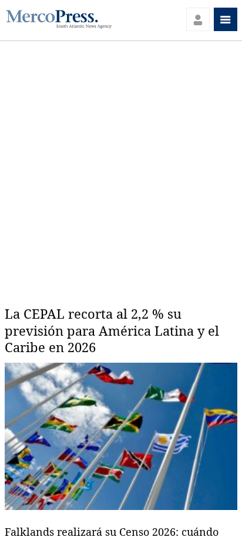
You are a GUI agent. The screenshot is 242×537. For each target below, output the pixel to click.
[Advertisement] (121, 168)
